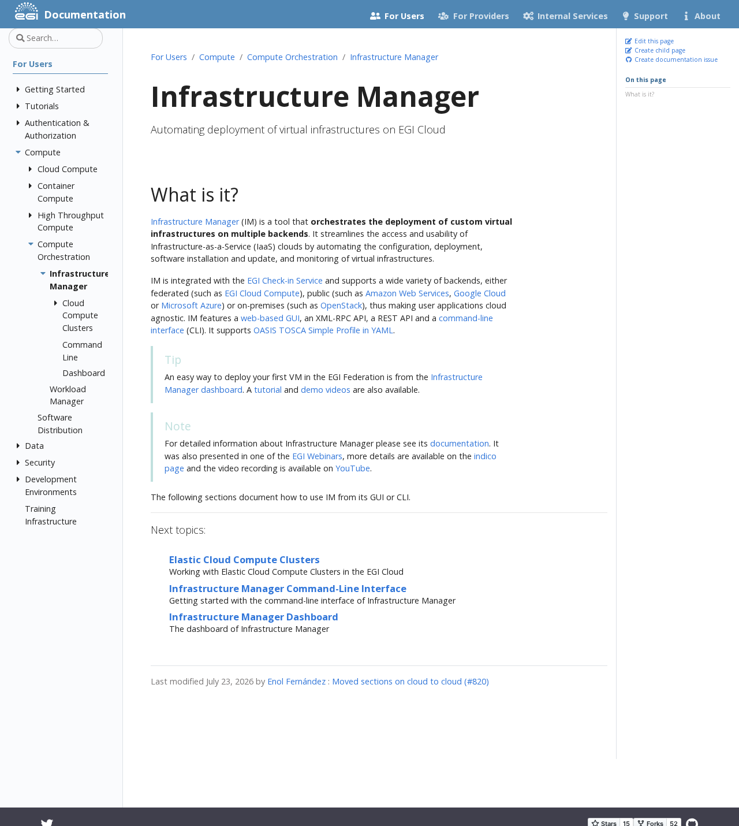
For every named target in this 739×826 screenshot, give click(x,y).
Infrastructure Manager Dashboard (253, 616)
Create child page (659, 50)
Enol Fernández (296, 681)
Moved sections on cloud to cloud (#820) (410, 681)
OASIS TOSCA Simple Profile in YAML (323, 330)
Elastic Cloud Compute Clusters (244, 559)
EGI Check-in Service (285, 280)
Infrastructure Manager (394, 56)
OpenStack (341, 305)
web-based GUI (270, 317)
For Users (169, 56)
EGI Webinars (317, 456)
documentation (459, 443)
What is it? (639, 94)
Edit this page (653, 41)
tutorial (268, 389)
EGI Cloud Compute (262, 293)
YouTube (352, 468)
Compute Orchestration (292, 56)
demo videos (325, 389)
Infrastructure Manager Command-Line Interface (287, 588)
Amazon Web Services (407, 293)
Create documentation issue (675, 59)
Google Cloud (480, 293)
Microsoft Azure (191, 305)
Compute (217, 56)
